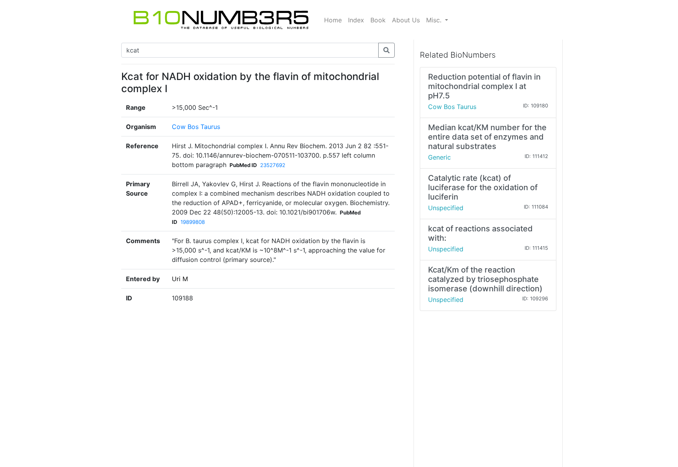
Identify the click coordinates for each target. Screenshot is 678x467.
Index (356, 20)
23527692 (272, 165)
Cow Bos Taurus (196, 127)
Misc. (434, 20)
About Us (406, 20)
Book (378, 20)
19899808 (192, 222)
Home (333, 20)
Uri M (180, 279)
